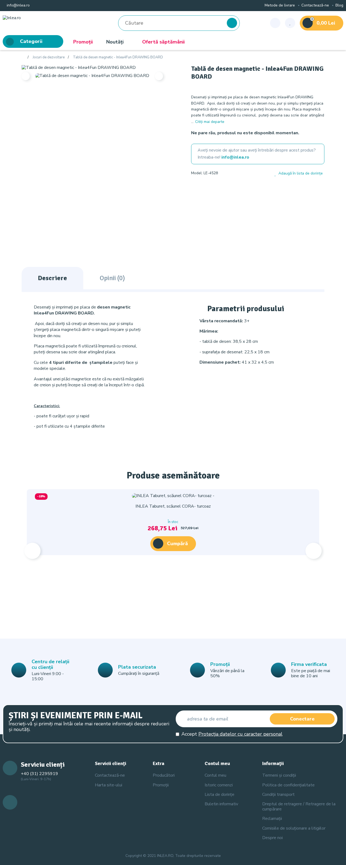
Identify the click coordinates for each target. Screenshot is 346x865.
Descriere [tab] (52, 278)
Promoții (83, 42)
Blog (339, 5)
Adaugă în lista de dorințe (300, 173)
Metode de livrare (280, 5)
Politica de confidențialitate (288, 785)
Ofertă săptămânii (163, 42)
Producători (164, 775)
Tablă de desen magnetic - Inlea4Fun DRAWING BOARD (118, 57)
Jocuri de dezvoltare (49, 57)
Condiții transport (278, 794)
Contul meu (215, 775)
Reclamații (272, 819)
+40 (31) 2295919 (39, 774)
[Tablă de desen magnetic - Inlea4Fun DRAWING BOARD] (79, 67)
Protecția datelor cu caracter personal (240, 734)
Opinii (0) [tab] (112, 278)
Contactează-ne (315, 5)
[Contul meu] (275, 23)
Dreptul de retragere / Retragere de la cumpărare (298, 806)
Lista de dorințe (219, 794)
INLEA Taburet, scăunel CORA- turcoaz (173, 506)
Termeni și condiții (279, 775)
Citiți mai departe (209, 121)
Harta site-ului (108, 785)
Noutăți (115, 42)
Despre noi (272, 838)
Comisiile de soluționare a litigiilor (293, 828)
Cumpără (177, 543)
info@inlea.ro (18, 5)
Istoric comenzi (219, 785)
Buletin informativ (221, 804)
